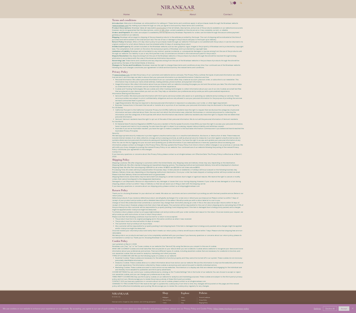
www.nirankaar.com (120, 25)
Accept (344, 308)
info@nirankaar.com (187, 154)
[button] (233, 3)
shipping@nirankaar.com (190, 186)
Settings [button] (317, 308)
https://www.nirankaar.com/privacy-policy (231, 308)
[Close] (352, 308)
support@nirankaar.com (154, 212)
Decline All (330, 308)
